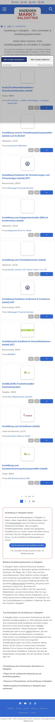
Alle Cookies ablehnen (40, 59)
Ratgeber (10, 708)
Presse (18, 708)
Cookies (33, 713)
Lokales (26, 708)
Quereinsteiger (15, 523)
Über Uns (34, 708)
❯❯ (33, 501)
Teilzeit (28, 631)
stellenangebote (18, 583)
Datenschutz (23, 713)
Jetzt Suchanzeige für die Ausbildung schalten (27, 545)
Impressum (44, 708)
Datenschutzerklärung (45, 65)
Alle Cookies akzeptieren (14, 59)
